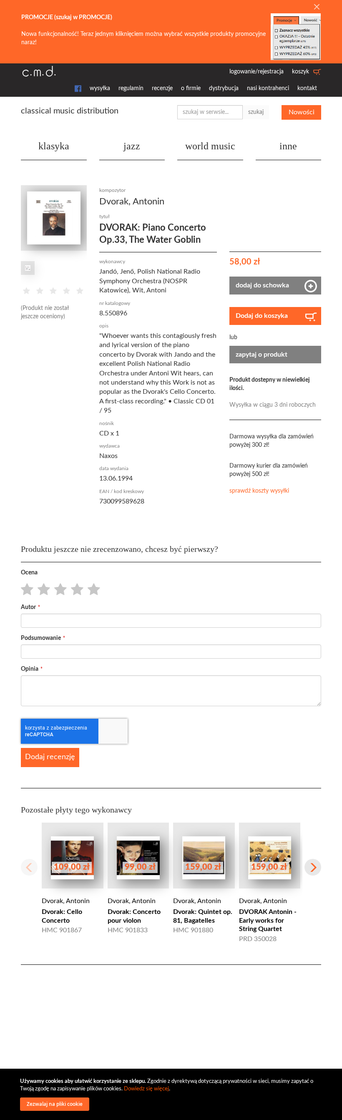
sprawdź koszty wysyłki (259, 491)
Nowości (301, 112)
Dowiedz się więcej (146, 1089)
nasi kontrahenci (268, 88)
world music (210, 146)
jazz (131, 146)
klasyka (53, 146)
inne (288, 146)
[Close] (316, 8)
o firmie (191, 88)
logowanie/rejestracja (256, 72)
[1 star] (25, 589)
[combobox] (210, 112)
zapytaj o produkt (261, 354)
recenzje (162, 88)
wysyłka (100, 88)
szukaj (256, 112)
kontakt (307, 88)
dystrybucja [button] (224, 88)
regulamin (130, 88)
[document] (172, 1094)
